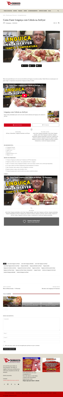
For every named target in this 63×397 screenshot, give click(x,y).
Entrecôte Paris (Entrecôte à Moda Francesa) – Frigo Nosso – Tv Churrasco (50, 305)
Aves (31, 303)
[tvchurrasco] (4, 23)
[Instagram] (8, 384)
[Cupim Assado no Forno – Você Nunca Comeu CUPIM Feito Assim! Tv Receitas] (12, 301)
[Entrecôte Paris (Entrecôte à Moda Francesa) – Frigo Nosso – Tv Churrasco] (50, 301)
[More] (41, 27)
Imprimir (39, 65)
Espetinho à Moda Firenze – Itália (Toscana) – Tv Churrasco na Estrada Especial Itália (31, 305)
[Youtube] (18, 384)
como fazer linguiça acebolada (27, 263)
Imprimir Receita (18, 125)
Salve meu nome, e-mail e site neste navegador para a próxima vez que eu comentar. (22, 345)
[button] (58, 11)
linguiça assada (46, 265)
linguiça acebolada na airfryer (36, 265)
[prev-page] (4, 309)
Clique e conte (31, 222)
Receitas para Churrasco (11, 15)
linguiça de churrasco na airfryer (24, 268)
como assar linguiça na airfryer (13, 263)
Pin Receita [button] (46, 125)
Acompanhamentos (32, 10)
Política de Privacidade (9, 393)
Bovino (15, 10)
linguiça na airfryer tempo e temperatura (24, 270)
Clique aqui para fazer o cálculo (31, 380)
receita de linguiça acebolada (9, 272)
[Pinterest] (11, 384)
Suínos (25, 10)
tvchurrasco (8, 23)
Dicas (49, 10)
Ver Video (32, 65)
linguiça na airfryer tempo (9, 270)
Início (4, 15)
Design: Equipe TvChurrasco (46, 393)
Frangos (20, 10)
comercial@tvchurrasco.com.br (11, 380)
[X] (15, 384)
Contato (54, 393)
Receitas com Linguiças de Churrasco (51, 288)
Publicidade (18, 393)
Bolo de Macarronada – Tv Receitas (11, 288)
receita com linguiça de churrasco (49, 270)
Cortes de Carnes (43, 10)
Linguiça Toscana (37, 270)
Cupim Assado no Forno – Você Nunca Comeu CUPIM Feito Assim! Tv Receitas (12, 305)
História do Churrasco (33, 393)
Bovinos (12, 303)
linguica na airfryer (36, 268)
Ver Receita (25, 65)
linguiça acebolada (24, 265)
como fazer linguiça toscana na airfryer (11, 265)
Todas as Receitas (8, 10)
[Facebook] (4, 384)
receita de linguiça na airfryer (23, 272)
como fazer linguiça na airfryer (41, 263)
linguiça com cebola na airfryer (10, 268)
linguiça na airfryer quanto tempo (48, 268)
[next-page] (6, 309)
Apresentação (25, 393)
